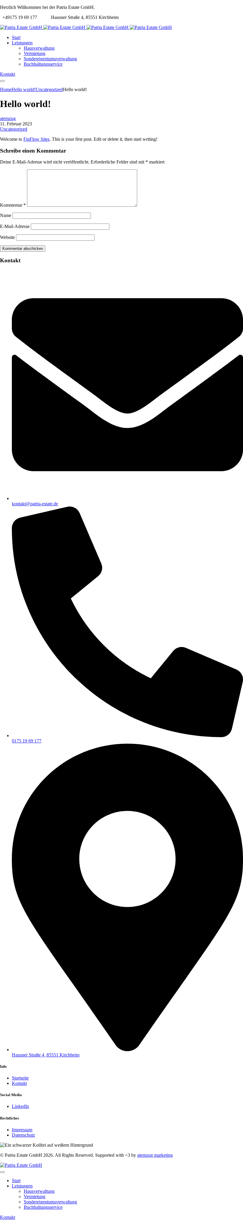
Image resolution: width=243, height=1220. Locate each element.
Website (7, 237)
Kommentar (13, 205)
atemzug (8, 118)
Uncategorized (13, 129)
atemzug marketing (155, 1155)
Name (5, 215)
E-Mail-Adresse (15, 226)
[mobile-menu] (2, 81)
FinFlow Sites (36, 139)
